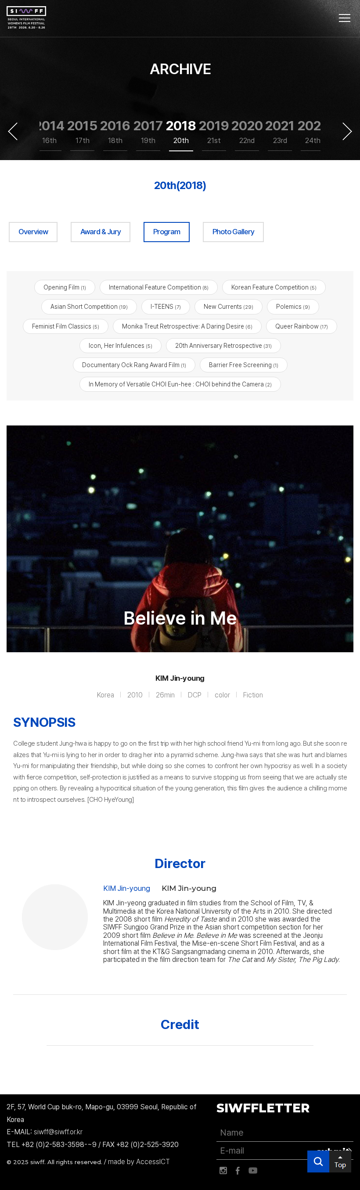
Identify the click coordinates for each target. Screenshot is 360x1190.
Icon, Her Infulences (120, 345)
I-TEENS (166, 306)
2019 (214, 131)
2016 (115, 131)
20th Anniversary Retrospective (223, 345)
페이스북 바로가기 (238, 1170)
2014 (49, 131)
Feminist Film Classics (65, 326)
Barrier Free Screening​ (243, 364)
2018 (181, 131)
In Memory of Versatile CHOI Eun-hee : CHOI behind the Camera (180, 384)
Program (166, 231)
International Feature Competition (159, 287)
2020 (247, 131)
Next (347, 131)
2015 (82, 131)
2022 (313, 131)
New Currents (228, 306)
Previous (12, 131)
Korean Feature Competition (274, 287)
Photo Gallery (233, 231)
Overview (33, 231)
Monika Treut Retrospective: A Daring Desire (187, 326)
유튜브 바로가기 (252, 1170)
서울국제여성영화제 (26, 17)
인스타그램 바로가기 (223, 1170)
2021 (280, 131)
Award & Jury (100, 231)
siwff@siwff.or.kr (58, 1132)
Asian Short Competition (89, 306)
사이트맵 (344, 18)
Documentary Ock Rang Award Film (134, 364)
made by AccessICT (139, 1162)
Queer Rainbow (301, 326)
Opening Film (64, 287)
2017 (148, 131)
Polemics (293, 306)
